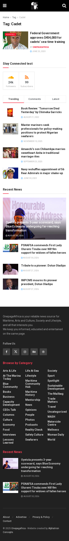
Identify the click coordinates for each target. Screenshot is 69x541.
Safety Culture (34, 434)
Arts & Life (9, 370)
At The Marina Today (12, 377)
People (29, 414)
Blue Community (10, 385)
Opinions (31, 409)
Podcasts (31, 424)
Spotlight (53, 380)
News (28, 404)
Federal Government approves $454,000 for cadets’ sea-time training (47, 37)
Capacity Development (11, 403)
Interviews (9, 434)
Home (6, 17)
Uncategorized (57, 411)
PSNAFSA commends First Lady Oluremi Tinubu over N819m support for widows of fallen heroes (43, 249)
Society (52, 370)
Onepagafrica (18, 528)
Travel (52, 406)
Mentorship (32, 399)
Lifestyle (30, 375)
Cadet (22, 17)
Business (9, 396)
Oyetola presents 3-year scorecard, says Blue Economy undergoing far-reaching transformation (33, 226)
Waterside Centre (54, 423)
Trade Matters (53, 400)
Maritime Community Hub (32, 383)
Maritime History (31, 393)
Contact (7, 521)
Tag (14, 17)
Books (7, 391)
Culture (7, 419)
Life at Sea (32, 370)
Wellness (53, 429)
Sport (51, 375)
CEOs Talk (9, 409)
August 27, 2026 (31, 271)
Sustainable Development (56, 387)
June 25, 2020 (38, 51)
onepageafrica (41, 47)
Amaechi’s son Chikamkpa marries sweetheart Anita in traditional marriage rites (43, 152)
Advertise (21, 517)
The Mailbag (55, 393)
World (51, 439)
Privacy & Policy (41, 517)
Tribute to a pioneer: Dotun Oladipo (43, 265)
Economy (10, 34)
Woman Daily (56, 434)
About (6, 517)
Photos (30, 419)
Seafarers (31, 439)
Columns (8, 414)
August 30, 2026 (15, 236)
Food (6, 429)
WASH (51, 416)
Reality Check (34, 429)
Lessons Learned (8, 441)
